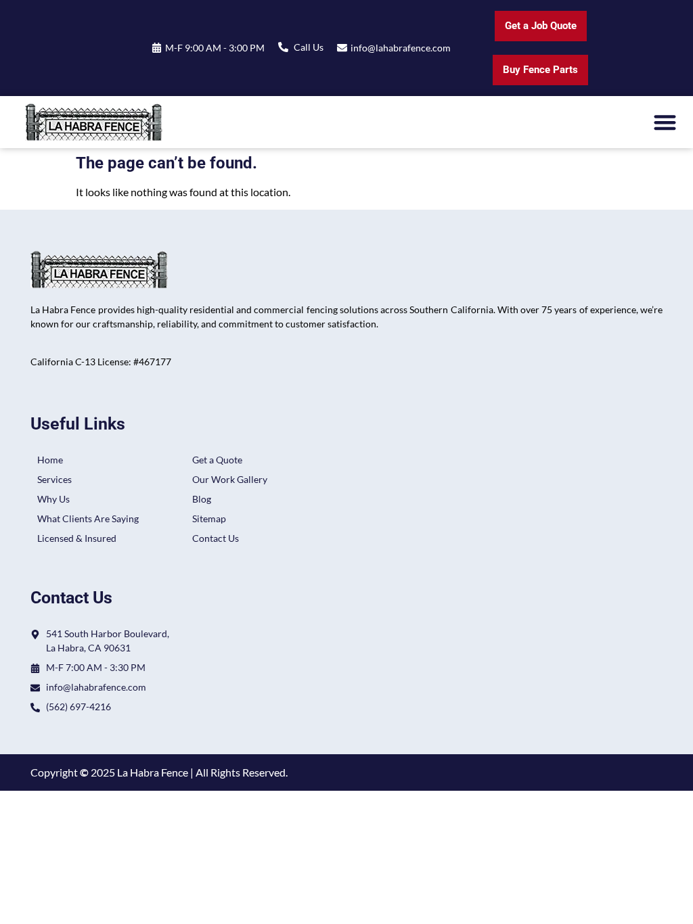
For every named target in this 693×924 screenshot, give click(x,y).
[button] (666, 122)
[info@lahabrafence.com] (342, 48)
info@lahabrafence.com (401, 47)
